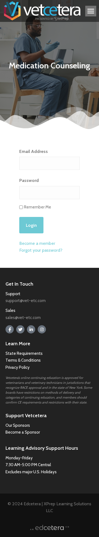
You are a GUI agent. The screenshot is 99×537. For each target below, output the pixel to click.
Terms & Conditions (24, 360)
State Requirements (24, 353)
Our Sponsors (18, 425)
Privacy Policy (18, 367)
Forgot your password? (40, 250)
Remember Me (37, 207)
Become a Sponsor (23, 432)
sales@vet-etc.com (23, 317)
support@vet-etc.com (26, 300)
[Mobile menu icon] (90, 11)
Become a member (37, 243)
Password (29, 180)
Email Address (33, 151)
